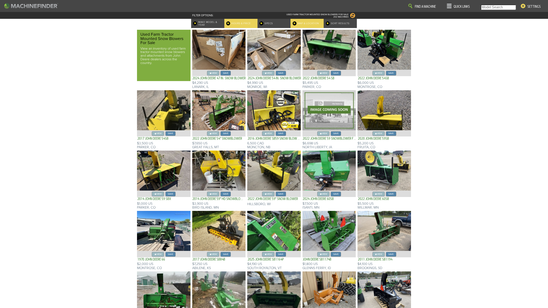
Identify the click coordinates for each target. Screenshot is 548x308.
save (225, 73)
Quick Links (462, 6)
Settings (534, 6)
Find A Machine (425, 6)
